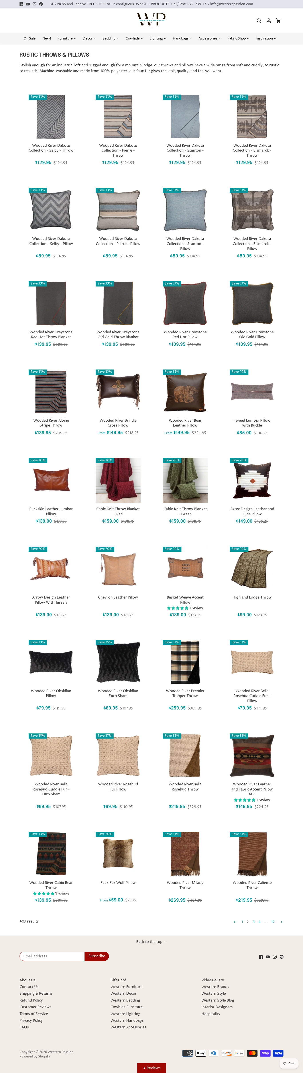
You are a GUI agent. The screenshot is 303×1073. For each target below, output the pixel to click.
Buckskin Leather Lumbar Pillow (51, 511)
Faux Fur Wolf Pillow (118, 882)
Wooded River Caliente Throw (252, 885)
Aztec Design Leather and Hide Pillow (252, 511)
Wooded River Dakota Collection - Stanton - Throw (185, 150)
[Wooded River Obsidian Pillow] (51, 662)
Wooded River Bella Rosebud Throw (185, 787)
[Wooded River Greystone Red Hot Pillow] (185, 303)
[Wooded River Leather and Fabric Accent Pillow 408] (252, 755)
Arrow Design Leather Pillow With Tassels (51, 600)
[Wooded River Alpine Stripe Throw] (51, 391)
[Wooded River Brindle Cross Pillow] (118, 391)
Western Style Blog (217, 1000)
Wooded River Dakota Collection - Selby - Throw (51, 148)
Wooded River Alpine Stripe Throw (51, 423)
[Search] (259, 21)
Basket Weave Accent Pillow (185, 600)
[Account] (269, 21)
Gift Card (118, 980)
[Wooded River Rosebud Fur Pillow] (118, 755)
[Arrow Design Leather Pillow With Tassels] (51, 568)
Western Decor (123, 993)
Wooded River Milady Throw (185, 885)
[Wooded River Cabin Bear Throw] (51, 854)
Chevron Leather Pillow (118, 597)
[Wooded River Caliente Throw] (252, 854)
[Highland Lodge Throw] (252, 568)
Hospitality (210, 1014)
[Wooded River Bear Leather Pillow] (185, 391)
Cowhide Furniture (126, 1007)
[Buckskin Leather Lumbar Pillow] (51, 480)
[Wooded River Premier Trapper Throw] (185, 662)
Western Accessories (128, 1027)
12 (273, 922)
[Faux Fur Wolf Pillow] (118, 854)
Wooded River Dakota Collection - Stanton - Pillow (185, 243)
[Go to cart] (278, 21)
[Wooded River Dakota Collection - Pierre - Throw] (118, 116)
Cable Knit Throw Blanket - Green (185, 511)
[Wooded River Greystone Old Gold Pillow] (252, 303)
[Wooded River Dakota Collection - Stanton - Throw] (185, 116)
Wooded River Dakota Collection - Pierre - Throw (118, 150)
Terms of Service (34, 1014)
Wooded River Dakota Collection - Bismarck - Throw (252, 150)
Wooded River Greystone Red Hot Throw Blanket (51, 335)
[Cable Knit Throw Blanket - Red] (118, 480)
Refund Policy (31, 1000)
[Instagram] (34, 4)
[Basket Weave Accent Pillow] (185, 568)
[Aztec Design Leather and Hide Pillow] (252, 480)
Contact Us (29, 986)
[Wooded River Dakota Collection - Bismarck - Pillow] (252, 210)
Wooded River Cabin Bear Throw (51, 885)
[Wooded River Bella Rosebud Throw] (185, 755)
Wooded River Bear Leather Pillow (185, 423)
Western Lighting (125, 1014)
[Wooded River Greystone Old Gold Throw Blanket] (118, 303)
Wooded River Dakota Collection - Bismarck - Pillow (252, 243)
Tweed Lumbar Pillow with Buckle (252, 423)
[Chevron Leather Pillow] (118, 568)
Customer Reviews (35, 1007)
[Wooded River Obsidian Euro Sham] (118, 662)
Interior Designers (217, 1007)
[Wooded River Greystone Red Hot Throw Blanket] (51, 303)
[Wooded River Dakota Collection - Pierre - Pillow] (118, 210)
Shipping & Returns (36, 993)
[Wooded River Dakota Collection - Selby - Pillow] (51, 210)
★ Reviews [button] (152, 1068)
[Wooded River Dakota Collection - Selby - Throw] (51, 116)
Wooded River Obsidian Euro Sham (118, 693)
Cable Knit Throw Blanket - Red (118, 511)
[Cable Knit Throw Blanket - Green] (185, 480)
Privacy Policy (31, 1020)
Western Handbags (127, 1020)
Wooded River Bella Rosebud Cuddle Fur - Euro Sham (51, 789)
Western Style (213, 993)
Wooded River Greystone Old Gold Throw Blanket (118, 335)
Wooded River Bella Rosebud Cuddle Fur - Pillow (252, 696)
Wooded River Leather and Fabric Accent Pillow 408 (252, 789)
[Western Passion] (151, 15)
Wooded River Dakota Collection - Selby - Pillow (51, 241)
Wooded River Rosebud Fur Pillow (118, 787)
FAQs (24, 1027)
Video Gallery (212, 980)
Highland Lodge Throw (252, 597)
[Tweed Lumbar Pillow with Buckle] (252, 391)
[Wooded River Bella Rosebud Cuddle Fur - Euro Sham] (51, 755)
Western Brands (215, 986)
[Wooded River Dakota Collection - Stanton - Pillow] (185, 210)
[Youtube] (28, 4)
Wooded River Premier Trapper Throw (185, 693)
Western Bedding (125, 1000)
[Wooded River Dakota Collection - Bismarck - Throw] (252, 116)
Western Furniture (126, 986)
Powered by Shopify (35, 1056)
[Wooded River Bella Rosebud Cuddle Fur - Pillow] (252, 662)
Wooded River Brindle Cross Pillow (118, 423)
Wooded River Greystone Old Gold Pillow (252, 335)
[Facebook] (21, 4)
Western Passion (60, 1052)
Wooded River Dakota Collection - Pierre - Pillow (118, 241)
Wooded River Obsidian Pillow (51, 693)
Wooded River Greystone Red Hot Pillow (185, 335)
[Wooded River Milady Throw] (185, 854)
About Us (27, 980)
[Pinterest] (41, 4)
